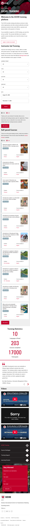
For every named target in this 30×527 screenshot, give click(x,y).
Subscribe (7, 488)
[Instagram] (12, 512)
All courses (5, 126)
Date (2, 92)
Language (3, 84)
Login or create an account (9, 42)
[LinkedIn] (9, 512)
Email (4, 481)
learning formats (23, 55)
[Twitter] (5, 512)
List (9, 113)
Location (3, 76)
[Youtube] (7, 512)
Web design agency (11, 525)
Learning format (5, 61)
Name (4, 474)
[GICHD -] (4, 3)
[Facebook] (2, 512)
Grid (4, 113)
